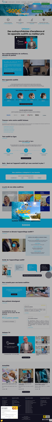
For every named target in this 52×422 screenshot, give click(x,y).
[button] (2, 421)
